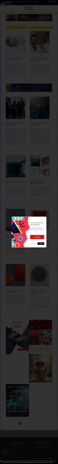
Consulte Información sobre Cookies (47, 462)
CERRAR (41, 243)
